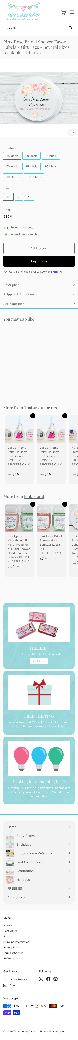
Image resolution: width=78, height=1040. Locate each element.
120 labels (33, 177)
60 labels (12, 166)
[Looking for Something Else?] (39, 758)
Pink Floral (34, 496)
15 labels (12, 156)
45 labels (51, 156)
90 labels (51, 166)
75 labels (31, 166)
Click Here (39, 661)
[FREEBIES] (39, 624)
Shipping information (18, 294)
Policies (7, 936)
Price (7, 210)
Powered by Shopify (52, 1031)
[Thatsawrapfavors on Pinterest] (55, 979)
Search (7, 925)
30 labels (31, 156)
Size (6, 189)
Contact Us (10, 930)
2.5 (29, 197)
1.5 (8, 197)
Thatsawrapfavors (40, 407)
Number (9, 148)
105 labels (13, 177)
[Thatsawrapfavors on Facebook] (48, 979)
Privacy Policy (11, 947)
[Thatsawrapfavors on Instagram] (41, 979)
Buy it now (39, 261)
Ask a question (13, 304)
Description (11, 285)
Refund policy (11, 958)
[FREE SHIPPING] (39, 692)
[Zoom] (72, 131)
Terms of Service (13, 952)
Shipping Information (16, 941)
